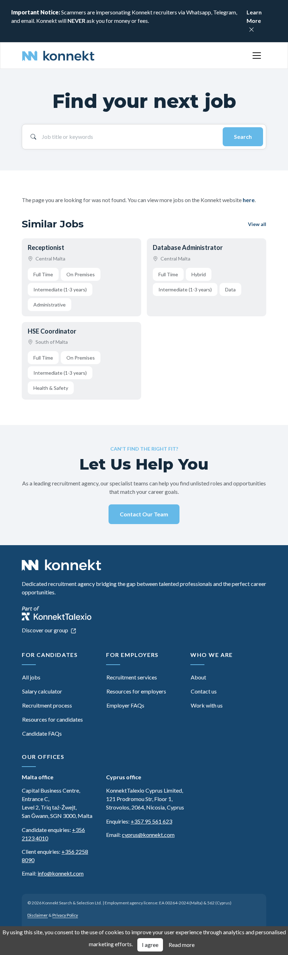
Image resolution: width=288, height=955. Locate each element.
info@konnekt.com (61, 873)
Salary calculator (42, 691)
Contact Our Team (144, 514)
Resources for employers (136, 691)
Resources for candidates (52, 719)
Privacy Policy (65, 915)
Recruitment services (131, 677)
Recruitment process (47, 705)
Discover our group (45, 630)
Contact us (204, 691)
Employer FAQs (125, 705)
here (249, 199)
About (198, 677)
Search (243, 136)
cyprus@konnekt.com (148, 834)
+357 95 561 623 (151, 821)
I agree (150, 944)
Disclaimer (37, 915)
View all (257, 224)
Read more (182, 944)
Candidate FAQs (42, 733)
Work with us (207, 705)
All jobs (31, 677)
